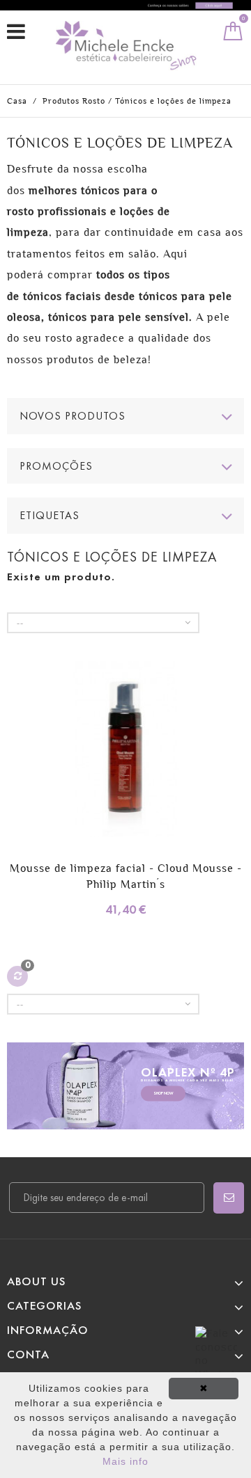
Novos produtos (73, 415)
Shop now (163, 1093)
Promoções (56, 465)
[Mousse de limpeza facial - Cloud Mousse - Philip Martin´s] (125, 751)
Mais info (125, 1461)
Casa (17, 101)
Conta (28, 1354)
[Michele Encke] (129, 45)
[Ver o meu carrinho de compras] (233, 34)
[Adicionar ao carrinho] (19, 777)
